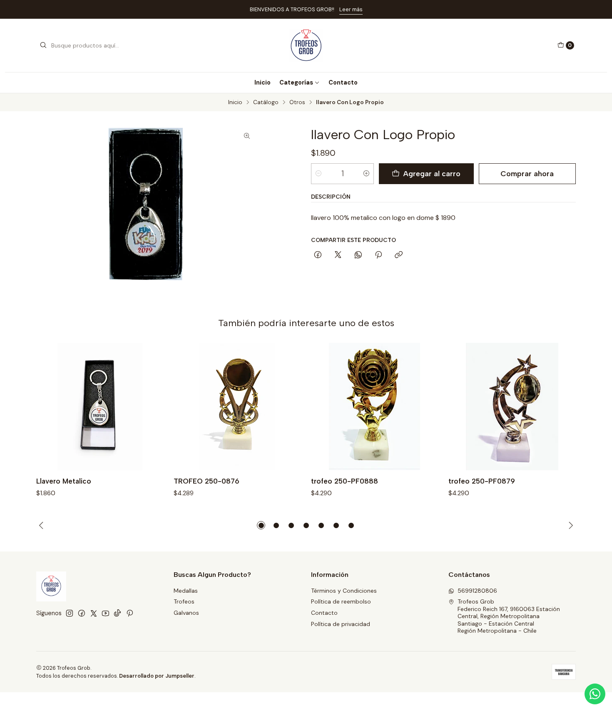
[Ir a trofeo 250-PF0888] (374, 406)
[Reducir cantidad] (318, 174)
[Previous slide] (42, 525)
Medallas (186, 590)
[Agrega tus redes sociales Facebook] (81, 613)
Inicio (262, 82)
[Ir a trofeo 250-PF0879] (512, 406)
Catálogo (266, 102)
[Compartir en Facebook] (318, 255)
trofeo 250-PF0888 (344, 481)
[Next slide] (569, 525)
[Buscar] (43, 45)
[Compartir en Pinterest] (378, 255)
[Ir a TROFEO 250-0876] (237, 406)
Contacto (343, 82)
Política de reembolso (341, 601)
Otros (297, 102)
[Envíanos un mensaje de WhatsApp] (595, 694)
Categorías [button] (296, 82)
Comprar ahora (527, 173)
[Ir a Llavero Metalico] (100, 406)
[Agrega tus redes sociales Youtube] (105, 613)
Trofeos (184, 601)
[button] (261, 525)
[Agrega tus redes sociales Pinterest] (129, 613)
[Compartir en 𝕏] (338, 255)
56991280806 (477, 590)
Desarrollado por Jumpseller (156, 675)
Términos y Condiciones (344, 590)
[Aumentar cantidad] (366, 174)
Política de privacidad (340, 624)
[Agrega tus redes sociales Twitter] (94, 613)
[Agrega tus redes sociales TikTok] (117, 613)
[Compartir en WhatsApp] (358, 255)
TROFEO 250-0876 (206, 481)
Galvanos (186, 612)
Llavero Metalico (63, 481)
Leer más (351, 9)
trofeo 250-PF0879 (481, 481)
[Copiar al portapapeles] (399, 255)
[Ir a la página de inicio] (305, 45)
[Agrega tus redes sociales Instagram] (69, 613)
